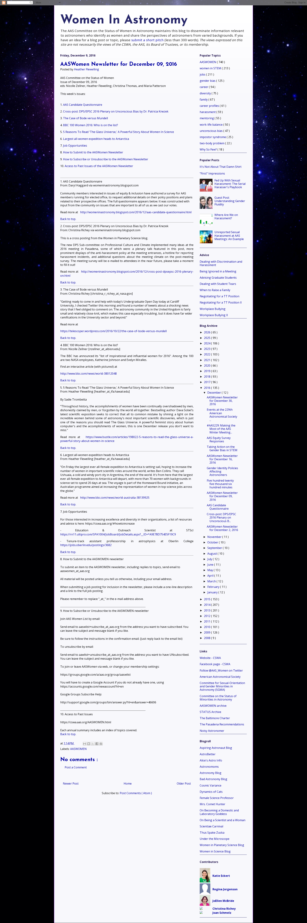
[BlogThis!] (88, 743)
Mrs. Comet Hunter (212, 804)
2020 (207, 365)
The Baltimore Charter (215, 718)
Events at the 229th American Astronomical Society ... (222, 415)
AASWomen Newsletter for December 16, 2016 (222, 459)
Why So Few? (208, 149)
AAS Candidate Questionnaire (82, 105)
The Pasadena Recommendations (222, 724)
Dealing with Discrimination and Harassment (221, 263)
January (212, 592)
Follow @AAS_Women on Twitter (221, 670)
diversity (206, 93)
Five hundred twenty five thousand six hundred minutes (220, 484)
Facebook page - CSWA (215, 664)
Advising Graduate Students (218, 278)
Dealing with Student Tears (218, 284)
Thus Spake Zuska (212, 833)
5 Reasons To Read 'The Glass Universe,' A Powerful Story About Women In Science (118, 132)
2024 (207, 343)
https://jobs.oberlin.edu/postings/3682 (86, 545)
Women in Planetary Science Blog (222, 845)
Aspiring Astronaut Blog (216, 748)
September (215, 548)
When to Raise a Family (215, 290)
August (212, 554)
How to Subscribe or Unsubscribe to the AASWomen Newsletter (105, 159)
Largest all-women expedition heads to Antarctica (96, 139)
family (204, 99)
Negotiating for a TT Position (219, 296)
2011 (207, 621)
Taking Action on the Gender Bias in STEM (222, 448)
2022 (207, 354)
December (214, 393)
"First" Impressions (212, 173)
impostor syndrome (213, 137)
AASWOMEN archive (213, 706)
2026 (207, 332)
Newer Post (71, 783)
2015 (207, 599)
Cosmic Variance (210, 785)
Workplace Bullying (212, 309)
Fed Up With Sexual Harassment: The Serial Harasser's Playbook (230, 183)
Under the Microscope (214, 839)
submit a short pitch (147, 40)
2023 (207, 349)
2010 (207, 627)
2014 (207, 605)
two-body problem (212, 143)
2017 (207, 382)
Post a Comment (76, 767)
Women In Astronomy (123, 20)
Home (128, 783)
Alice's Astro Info (211, 760)
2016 (207, 388)
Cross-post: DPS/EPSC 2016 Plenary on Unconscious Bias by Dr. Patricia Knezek (115, 111)
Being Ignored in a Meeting (218, 271)
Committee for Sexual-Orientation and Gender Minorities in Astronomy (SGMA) (222, 686)
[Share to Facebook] (97, 743)
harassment (208, 112)
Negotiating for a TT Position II (221, 302)
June (210, 565)
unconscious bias (211, 131)
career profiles (210, 106)
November (214, 537)
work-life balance (211, 125)
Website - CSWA (210, 658)
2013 (207, 610)
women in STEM (211, 68)
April (210, 576)
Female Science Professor (217, 798)
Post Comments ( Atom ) (136, 793)
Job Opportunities (75, 145)
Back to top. (68, 219)
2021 (207, 360)
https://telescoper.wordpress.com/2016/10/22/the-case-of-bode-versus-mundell (113, 331)
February (213, 587)
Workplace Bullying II (214, 315)
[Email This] (84, 743)
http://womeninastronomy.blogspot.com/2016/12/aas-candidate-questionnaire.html (136, 212)
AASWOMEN (78, 749)
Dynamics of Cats (211, 792)
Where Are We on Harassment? (226, 216)
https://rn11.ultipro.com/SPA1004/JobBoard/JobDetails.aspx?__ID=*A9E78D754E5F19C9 (118, 534)
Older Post (184, 783)
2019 (207, 371)
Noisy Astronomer (212, 731)
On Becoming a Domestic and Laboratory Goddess (219, 812)
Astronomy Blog (210, 773)
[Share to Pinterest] (101, 743)
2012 (207, 616)
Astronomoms (209, 767)
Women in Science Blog (215, 851)
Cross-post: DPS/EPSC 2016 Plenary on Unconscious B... (221, 517)
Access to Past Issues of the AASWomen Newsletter (99, 166)
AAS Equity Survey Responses (219, 439)
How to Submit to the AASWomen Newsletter (93, 152)
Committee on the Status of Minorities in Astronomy (218, 697)
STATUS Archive (210, 712)
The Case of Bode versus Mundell (85, 118)
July (210, 559)
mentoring (207, 118)
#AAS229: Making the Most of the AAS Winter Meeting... (221, 428)
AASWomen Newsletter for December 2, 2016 (222, 528)
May (210, 570)
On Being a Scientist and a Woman (222, 820)
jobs (203, 74)
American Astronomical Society (220, 677)
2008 (207, 638)
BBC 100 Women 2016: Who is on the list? (90, 125)
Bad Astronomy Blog (213, 779)
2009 (207, 632)
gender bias (208, 81)
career (204, 87)
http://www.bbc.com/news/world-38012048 (88, 373)
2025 (207, 338)
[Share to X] (93, 743)
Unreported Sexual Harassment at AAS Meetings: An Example (229, 235)
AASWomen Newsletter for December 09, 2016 (222, 496)
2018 (207, 377)
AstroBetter (208, 754)
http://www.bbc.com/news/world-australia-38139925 (114, 498)
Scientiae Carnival (211, 826)
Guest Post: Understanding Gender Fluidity (229, 201)
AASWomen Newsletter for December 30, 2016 (222, 400)
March (212, 581)
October (213, 542)
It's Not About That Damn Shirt (220, 167)
